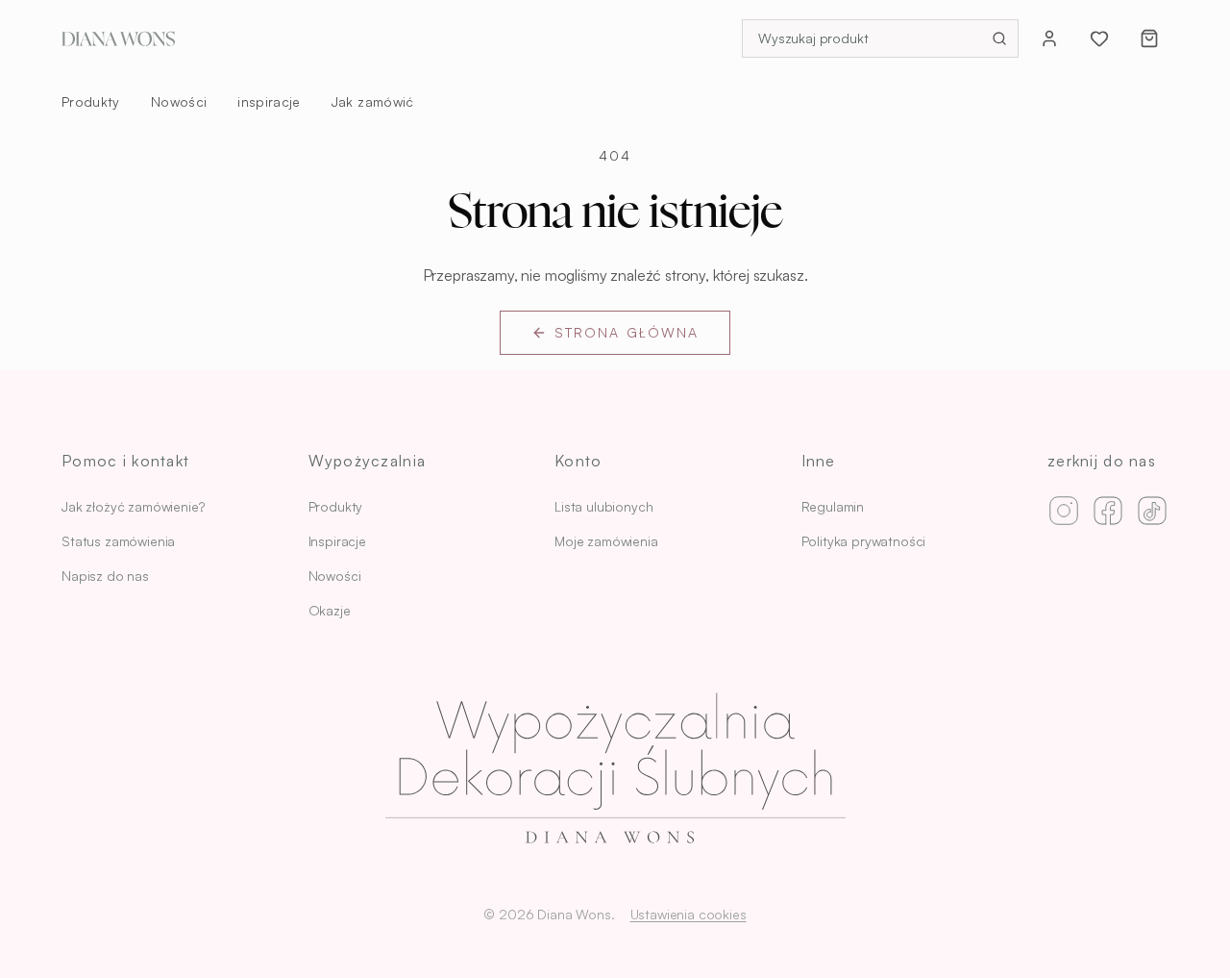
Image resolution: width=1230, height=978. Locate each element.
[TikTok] (1152, 510)
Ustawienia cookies (688, 914)
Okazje (329, 610)
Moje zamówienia (606, 541)
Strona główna (626, 332)
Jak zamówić (373, 101)
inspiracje (269, 101)
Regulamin (833, 506)
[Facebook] (1108, 510)
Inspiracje (337, 541)
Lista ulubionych (603, 506)
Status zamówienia (118, 541)
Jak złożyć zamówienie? (133, 506)
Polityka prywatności (863, 541)
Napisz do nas (105, 575)
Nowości (179, 101)
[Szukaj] (999, 38)
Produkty (91, 101)
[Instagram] (1063, 510)
